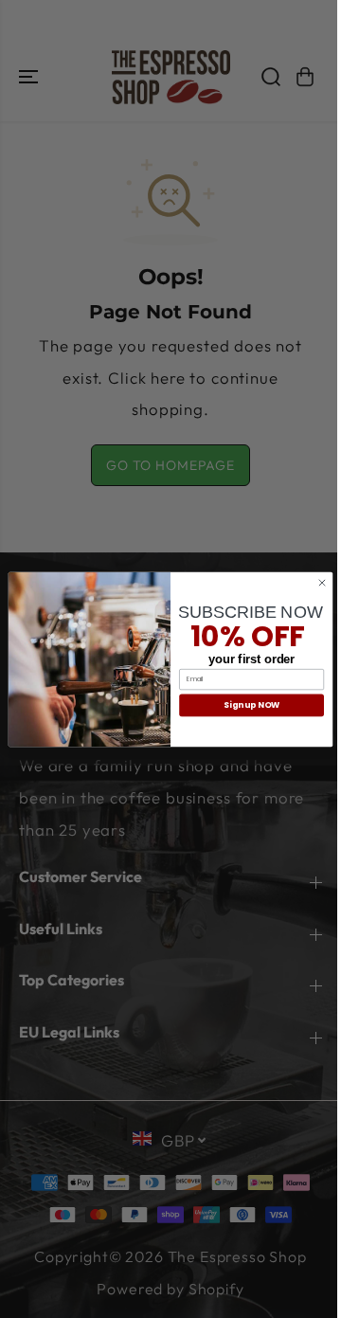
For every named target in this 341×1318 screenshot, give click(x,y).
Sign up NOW (251, 705)
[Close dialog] (321, 582)
